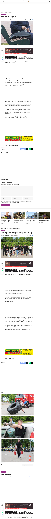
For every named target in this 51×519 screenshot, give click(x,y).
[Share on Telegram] (32, 19)
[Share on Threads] (32, 149)
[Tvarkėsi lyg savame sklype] (19, 215)
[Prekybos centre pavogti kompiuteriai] (32, 215)
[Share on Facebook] (29, 19)
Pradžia (2, 12)
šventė (13, 358)
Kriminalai (28, 218)
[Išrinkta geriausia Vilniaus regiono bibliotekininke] (7, 215)
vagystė (16, 145)
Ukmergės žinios (6, 19)
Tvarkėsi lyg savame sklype (18, 220)
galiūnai (10, 358)
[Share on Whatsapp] (2, 57)
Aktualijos (3, 14)
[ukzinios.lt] (25, 1)
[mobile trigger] (2, 1)
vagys (14, 145)
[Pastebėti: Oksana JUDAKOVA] (44, 215)
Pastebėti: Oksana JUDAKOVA (43, 220)
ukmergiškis (11, 145)
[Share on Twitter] (30, 19)
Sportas (3, 230)
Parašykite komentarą (28, 465)
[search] (49, 1)
